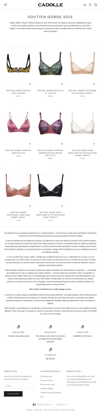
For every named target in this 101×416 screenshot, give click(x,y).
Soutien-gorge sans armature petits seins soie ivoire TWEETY (82, 152)
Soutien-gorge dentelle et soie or (50, 92)
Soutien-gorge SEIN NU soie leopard (18, 92)
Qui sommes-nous (47, 384)
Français (61, 404)
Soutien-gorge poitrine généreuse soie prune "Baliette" (50, 152)
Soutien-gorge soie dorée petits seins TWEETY (83, 92)
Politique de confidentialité (50, 392)
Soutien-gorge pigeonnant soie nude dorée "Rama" (18, 215)
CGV (42, 397)
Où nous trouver (46, 380)
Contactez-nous (46, 376)
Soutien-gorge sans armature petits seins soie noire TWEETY (50, 215)
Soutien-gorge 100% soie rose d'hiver (18, 151)
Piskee (72, 410)
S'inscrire (13, 394)
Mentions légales (46, 388)
